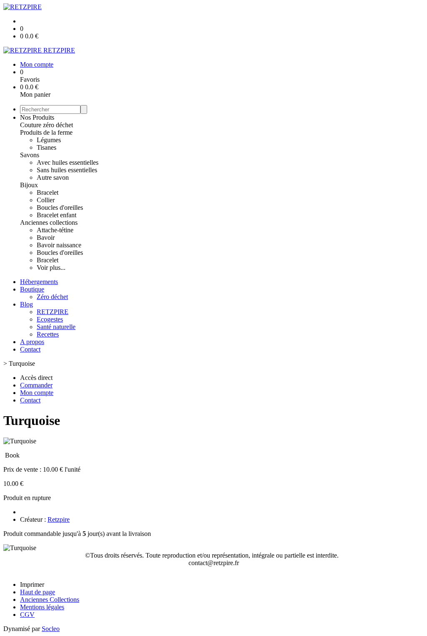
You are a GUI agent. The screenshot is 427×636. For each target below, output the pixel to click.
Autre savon (53, 177)
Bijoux (29, 185)
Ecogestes (50, 319)
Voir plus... (51, 267)
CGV (27, 614)
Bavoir (46, 237)
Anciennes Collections (49, 599)
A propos (32, 341)
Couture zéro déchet (46, 124)
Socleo (51, 628)
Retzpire (59, 519)
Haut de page (37, 592)
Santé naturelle (56, 326)
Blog (26, 304)
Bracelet (47, 192)
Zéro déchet (52, 296)
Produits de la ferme (46, 132)
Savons (29, 154)
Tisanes (46, 147)
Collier (46, 200)
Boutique (32, 289)
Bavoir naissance (59, 245)
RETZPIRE (52, 311)
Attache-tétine (55, 230)
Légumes (49, 139)
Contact (30, 349)
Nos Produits (37, 117)
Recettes (48, 334)
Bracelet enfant (56, 215)
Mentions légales (42, 607)
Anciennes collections (49, 222)
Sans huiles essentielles (67, 169)
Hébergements (39, 281)
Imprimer (32, 584)
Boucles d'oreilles (60, 207)
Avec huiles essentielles (67, 162)
